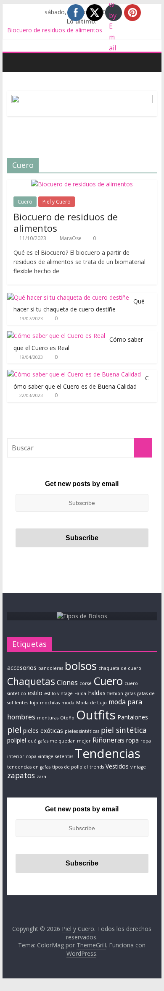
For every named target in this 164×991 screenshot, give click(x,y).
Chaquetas (31, 681)
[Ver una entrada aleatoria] (148, 62)
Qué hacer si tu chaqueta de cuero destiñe (79, 305)
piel (14, 729)
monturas (47, 718)
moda (67, 703)
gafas (130, 693)
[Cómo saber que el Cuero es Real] (56, 336)
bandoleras (50, 668)
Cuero (25, 201)
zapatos (21, 775)
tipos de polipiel (70, 767)
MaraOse (71, 238)
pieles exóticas (43, 731)
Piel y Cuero (56, 201)
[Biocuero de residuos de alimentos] (82, 184)
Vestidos (117, 766)
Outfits (96, 714)
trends (97, 767)
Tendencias (107, 753)
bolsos (81, 665)
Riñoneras (108, 740)
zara (41, 776)
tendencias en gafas (28, 767)
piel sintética (124, 730)
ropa (132, 740)
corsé (85, 683)
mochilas (50, 703)
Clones (67, 682)
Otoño (67, 718)
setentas (64, 756)
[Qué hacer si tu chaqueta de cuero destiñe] (68, 297)
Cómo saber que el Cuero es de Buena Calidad (81, 382)
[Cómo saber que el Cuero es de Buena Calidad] (74, 374)
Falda (80, 693)
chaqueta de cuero (119, 668)
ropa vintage (39, 756)
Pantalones (132, 717)
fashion (115, 693)
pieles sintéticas (82, 731)
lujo (34, 703)
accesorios (22, 668)
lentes (21, 703)
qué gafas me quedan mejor (59, 741)
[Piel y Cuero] (15, 62)
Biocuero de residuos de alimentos (54, 31)
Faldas (97, 693)
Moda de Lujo (91, 703)
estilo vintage (58, 693)
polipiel (16, 740)
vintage (138, 767)
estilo (35, 693)
